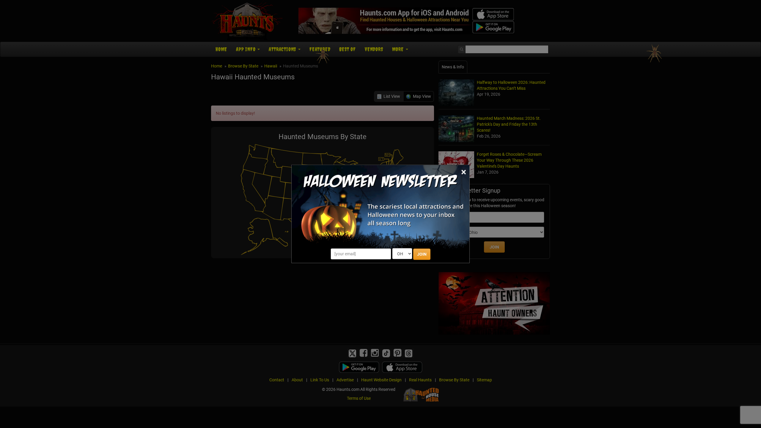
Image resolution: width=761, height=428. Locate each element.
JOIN (422, 254)
